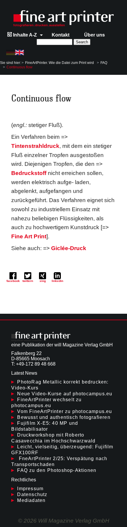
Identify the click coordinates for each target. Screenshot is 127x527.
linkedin (57, 281)
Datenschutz (32, 494)
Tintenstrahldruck (35, 146)
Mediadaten (31, 500)
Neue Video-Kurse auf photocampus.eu (64, 393)
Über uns (94, 34)
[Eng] (19, 52)
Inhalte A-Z (24, 34)
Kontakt (60, 34)
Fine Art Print (28, 236)
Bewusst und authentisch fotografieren (63, 417)
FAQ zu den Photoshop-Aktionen (56, 470)
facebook (13, 281)
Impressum (30, 488)
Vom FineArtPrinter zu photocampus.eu (64, 411)
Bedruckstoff (28, 173)
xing (43, 281)
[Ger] (10, 52)
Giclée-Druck (68, 248)
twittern (27, 281)
